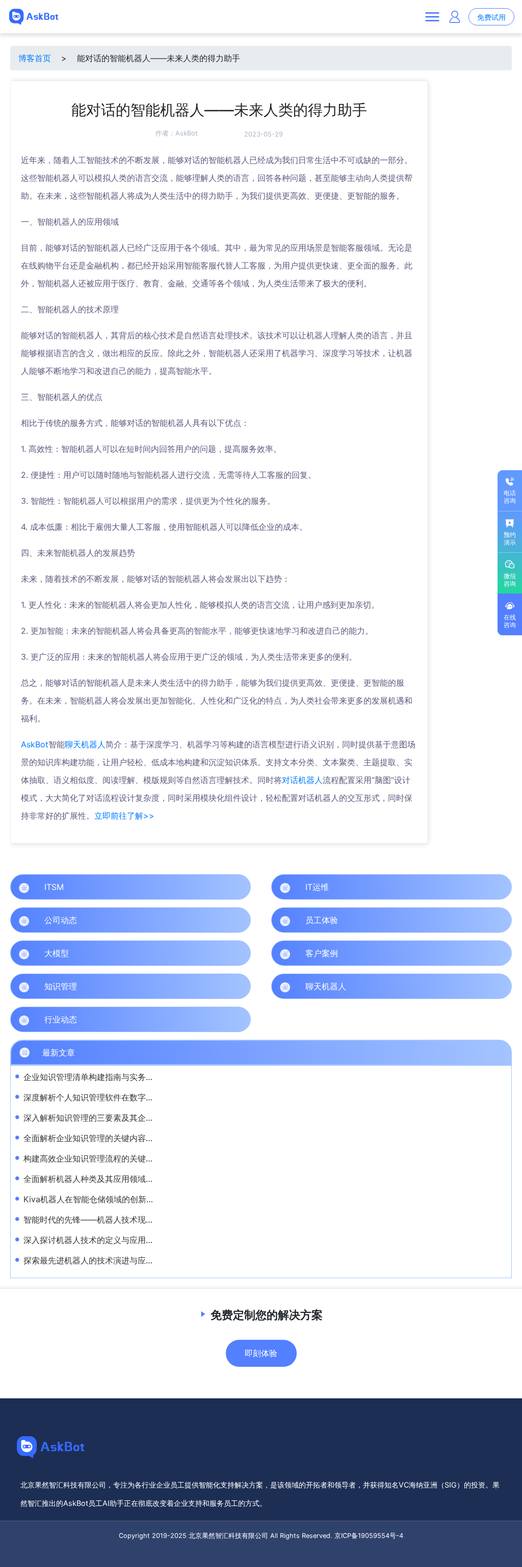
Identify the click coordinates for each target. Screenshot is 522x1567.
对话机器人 (302, 780)
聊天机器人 (85, 744)
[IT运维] (502, 887)
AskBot (186, 133)
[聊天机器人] (502, 986)
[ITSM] (241, 887)
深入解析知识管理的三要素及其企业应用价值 (105, 1118)
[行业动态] (241, 1019)
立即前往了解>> (124, 815)
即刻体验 (261, 1353)
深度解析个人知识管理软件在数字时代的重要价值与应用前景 (133, 1097)
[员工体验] (502, 920)
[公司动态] (241, 920)
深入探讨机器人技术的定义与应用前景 (92, 1240)
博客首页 (34, 58)
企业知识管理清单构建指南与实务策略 (92, 1077)
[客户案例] (502, 953)
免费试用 (491, 17)
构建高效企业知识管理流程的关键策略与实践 (105, 1158)
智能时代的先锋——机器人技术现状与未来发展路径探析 (125, 1219)
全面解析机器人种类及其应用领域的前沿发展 (105, 1179)
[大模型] (241, 953)
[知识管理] (241, 986)
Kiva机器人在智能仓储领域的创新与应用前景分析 (113, 1199)
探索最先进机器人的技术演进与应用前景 (96, 1260)
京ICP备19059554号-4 (368, 1535)
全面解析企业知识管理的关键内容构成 (92, 1138)
